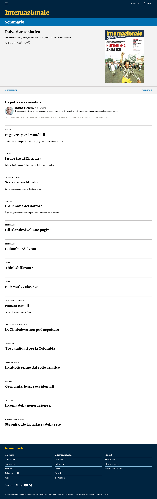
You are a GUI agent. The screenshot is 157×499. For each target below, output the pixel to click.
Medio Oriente (68, 117)
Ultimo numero (112, 464)
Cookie (106, 494)
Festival (8, 469)
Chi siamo (9, 455)
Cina (7, 117)
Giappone (89, 117)
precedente (12, 90)
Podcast (108, 455)
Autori (58, 473)
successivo (145, 90)
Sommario (10, 464)
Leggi (115, 111)
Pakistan (55, 117)
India (80, 117)
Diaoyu (24, 117)
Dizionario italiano (63, 455)
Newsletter (60, 478)
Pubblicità (59, 464)
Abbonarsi (135, 3)
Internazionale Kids (114, 469)
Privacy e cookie (12, 473)
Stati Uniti (44, 117)
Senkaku (15, 117)
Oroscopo (59, 460)
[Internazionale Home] (15, 448)
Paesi (57, 469)
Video (7, 478)
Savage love (110, 460)
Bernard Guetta (24, 108)
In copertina (101, 117)
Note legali (99, 494)
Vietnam (33, 117)
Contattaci (10, 460)
